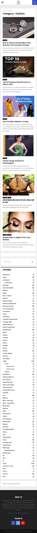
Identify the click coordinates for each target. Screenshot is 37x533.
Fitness (5, 343)
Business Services (8, 306)
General (5, 351)
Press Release (7, 419)
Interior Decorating (8, 385)
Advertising (6, 274)
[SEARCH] (32, 262)
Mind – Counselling (8, 403)
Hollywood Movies (8, 377)
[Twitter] (18, 523)
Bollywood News (7, 301)
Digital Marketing (9, 450)
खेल (3, 455)
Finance (5, 340)
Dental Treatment (8, 324)
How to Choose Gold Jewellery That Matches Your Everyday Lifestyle (17, 44)
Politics (5, 416)
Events (5, 332)
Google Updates (7, 353)
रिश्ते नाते (5, 471)
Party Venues (6, 413)
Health (4, 361)
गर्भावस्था (6, 364)
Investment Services (9, 390)
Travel (4, 440)
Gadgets (5, 345)
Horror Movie (7, 379)
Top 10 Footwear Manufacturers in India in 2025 (17, 83)
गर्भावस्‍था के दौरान (10, 366)
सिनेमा (4, 476)
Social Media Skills (8, 429)
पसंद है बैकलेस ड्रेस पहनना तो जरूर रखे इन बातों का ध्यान (18, 201)
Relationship (6, 421)
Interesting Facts (8, 382)
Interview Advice (7, 387)
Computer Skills (7, 322)
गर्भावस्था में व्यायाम (10, 369)
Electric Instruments (9, 327)
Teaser (5, 432)
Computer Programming (10, 319)
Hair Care (5, 356)
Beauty (4, 234)
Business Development (9, 303)
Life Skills (5, 392)
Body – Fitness (7, 295)
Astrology (6, 285)
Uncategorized (7, 442)
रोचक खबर (5, 474)
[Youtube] (23, 523)
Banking (5, 290)
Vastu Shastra (7, 445)
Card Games (6, 311)
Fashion (5, 40)
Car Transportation (8, 309)
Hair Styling (6, 358)
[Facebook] (13, 523)
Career (5, 314)
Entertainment (7, 329)
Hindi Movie (6, 374)
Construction (8, 282)
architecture (6, 280)
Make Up (5, 398)
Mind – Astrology (8, 400)
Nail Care (5, 408)
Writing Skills (6, 453)
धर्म (3, 461)
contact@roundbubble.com (22, 513)
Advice (5, 277)
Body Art (5, 298)
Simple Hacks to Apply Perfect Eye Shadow (16, 238)
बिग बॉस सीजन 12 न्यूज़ (8, 466)
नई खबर (9, 197)
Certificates (6, 316)
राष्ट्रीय (4, 468)
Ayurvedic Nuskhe (8, 288)
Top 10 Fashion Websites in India (15, 121)
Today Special (7, 437)
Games (5, 348)
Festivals (5, 337)
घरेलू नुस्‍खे (6, 371)
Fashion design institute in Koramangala (13, 162)
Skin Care (5, 426)
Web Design (6, 447)
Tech (4, 434)
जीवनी (4, 458)
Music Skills (6, 406)
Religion (5, 424)
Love (4, 395)
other (4, 411)
